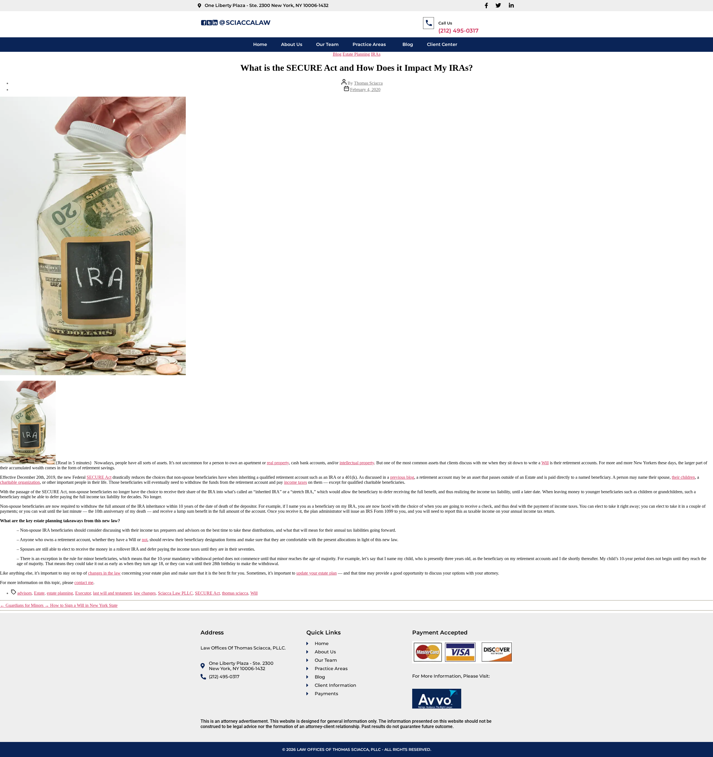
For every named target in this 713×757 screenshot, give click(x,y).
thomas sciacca (235, 593)
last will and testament (112, 593)
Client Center (442, 44)
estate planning (60, 593)
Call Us (445, 23)
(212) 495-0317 (458, 30)
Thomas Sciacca (368, 83)
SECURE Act (207, 593)
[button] (370, 44)
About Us (291, 44)
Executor (83, 593)
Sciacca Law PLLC (175, 593)
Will (254, 593)
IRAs (375, 54)
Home (260, 44)
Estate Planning (356, 54)
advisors (24, 593)
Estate (39, 593)
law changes (145, 593)
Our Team (327, 44)
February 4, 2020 (365, 89)
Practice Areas (369, 44)
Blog (407, 44)
